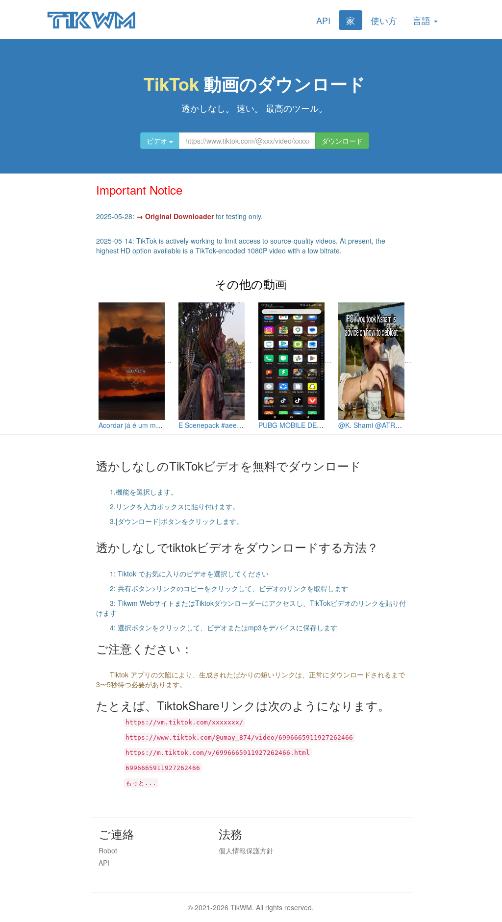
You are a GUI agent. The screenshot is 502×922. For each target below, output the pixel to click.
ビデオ (158, 141)
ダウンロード (342, 141)
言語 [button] (423, 20)
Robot (108, 850)
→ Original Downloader (175, 216)
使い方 (384, 20)
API (323, 20)
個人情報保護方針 (246, 850)
